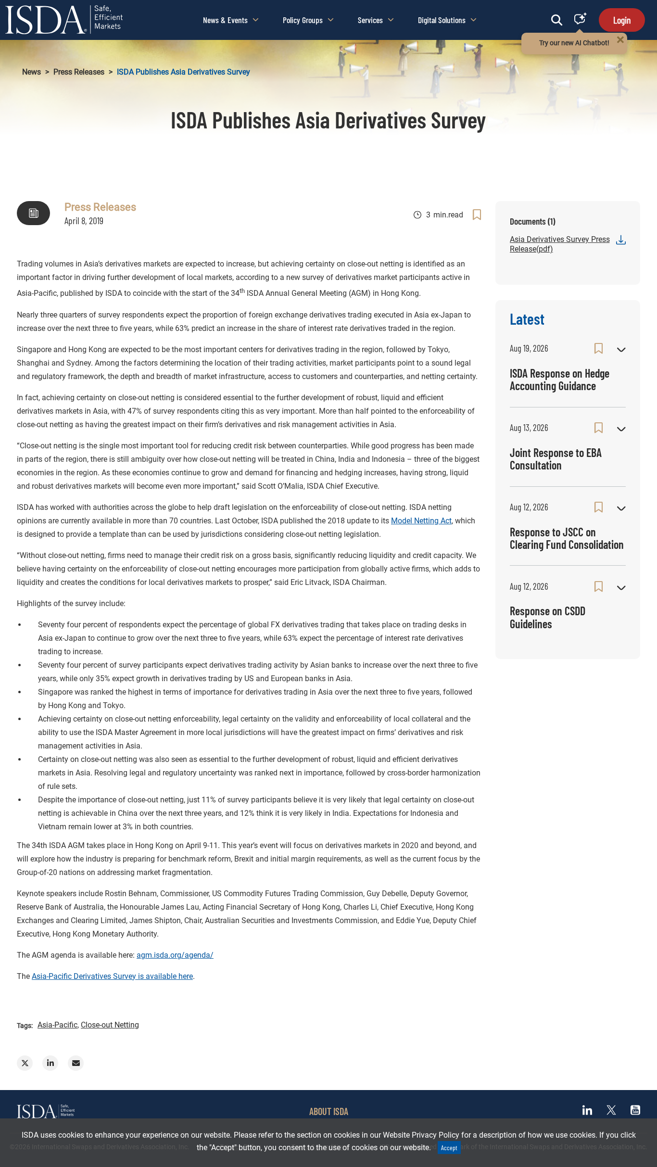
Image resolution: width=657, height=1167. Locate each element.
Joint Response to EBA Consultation (556, 458)
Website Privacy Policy (421, 1135)
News (31, 71)
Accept (449, 1147)
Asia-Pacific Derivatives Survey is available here (112, 976)
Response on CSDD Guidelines (547, 617)
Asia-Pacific (57, 1024)
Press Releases (78, 71)
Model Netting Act (421, 520)
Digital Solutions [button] (442, 19)
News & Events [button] (225, 19)
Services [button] (370, 19)
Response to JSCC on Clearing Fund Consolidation (567, 538)
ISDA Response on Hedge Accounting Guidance (559, 379)
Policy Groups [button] (303, 19)
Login (622, 19)
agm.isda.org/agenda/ (175, 955)
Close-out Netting (110, 1024)
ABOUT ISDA (328, 1111)
